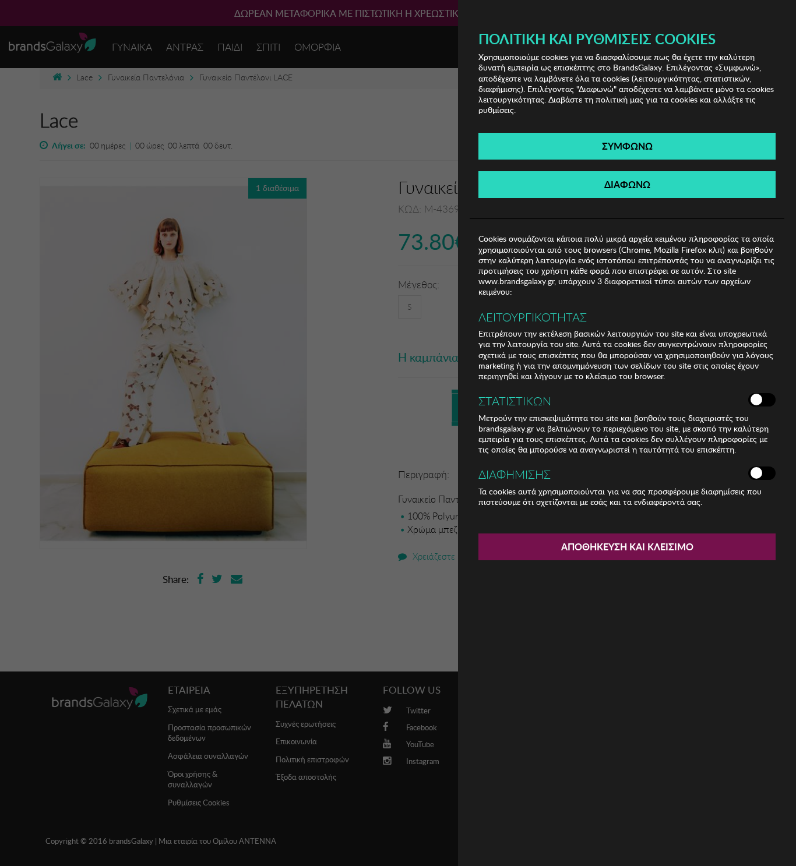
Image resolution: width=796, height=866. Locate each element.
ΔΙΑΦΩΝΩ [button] (627, 184)
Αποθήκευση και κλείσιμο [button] (627, 546)
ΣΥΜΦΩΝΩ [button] (627, 146)
